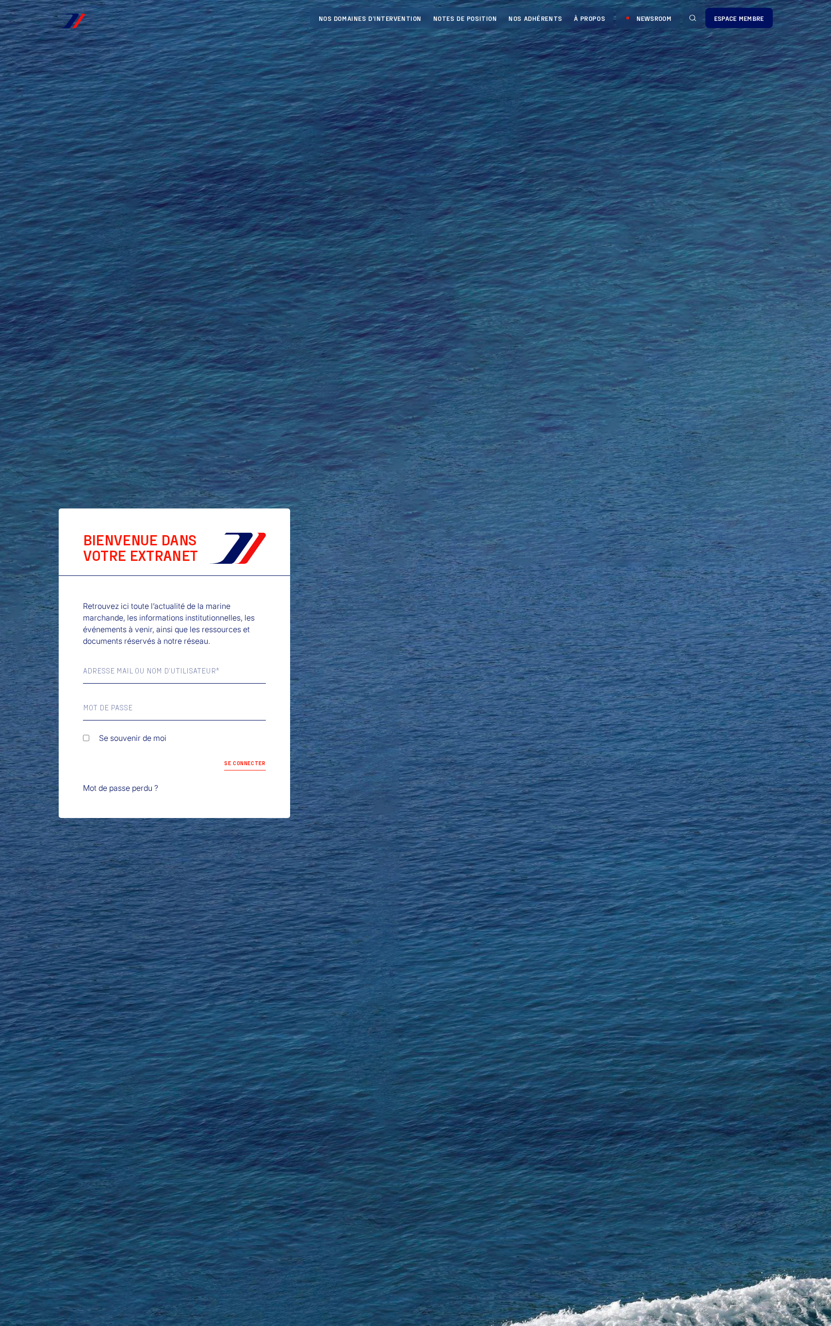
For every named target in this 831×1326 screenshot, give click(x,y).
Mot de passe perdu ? (120, 788)
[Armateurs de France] (72, 21)
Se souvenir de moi (132, 738)
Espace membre (739, 18)
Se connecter (244, 762)
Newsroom (653, 18)
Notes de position (465, 18)
